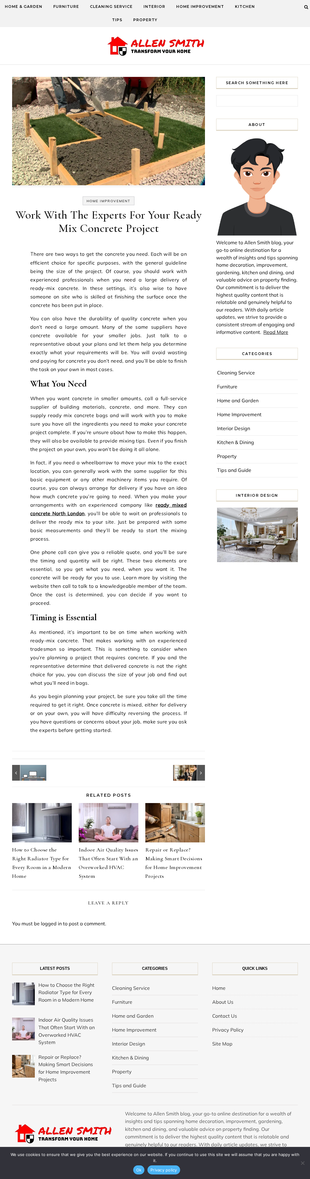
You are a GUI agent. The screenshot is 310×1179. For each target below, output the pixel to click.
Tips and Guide (234, 470)
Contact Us (224, 1016)
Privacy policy (163, 1169)
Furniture (66, 6)
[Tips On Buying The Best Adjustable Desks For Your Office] (25, 773)
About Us (222, 1002)
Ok (139, 1169)
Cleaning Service (111, 6)
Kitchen (245, 6)
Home (219, 988)
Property (145, 20)
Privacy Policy (228, 1030)
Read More (275, 332)
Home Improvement (200, 6)
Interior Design (233, 428)
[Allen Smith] (155, 46)
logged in (51, 923)
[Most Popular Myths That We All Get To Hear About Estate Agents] (191, 773)
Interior (154, 6)
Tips (117, 20)
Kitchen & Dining (235, 442)
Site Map (222, 1044)
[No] (302, 1163)
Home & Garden (23, 6)
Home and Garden (238, 400)
